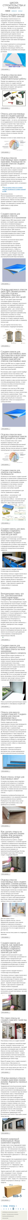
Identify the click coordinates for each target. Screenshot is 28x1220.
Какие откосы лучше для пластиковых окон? (12, 777)
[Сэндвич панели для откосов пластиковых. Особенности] (14, 512)
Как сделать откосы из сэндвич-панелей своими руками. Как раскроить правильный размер (12, 834)
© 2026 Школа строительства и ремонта (10, 1212)
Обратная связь (5, 1218)
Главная (7, 11)
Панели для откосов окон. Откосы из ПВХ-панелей (13, 15)
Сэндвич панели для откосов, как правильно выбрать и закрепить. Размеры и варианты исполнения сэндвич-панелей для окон (12, 947)
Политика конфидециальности (8, 1216)
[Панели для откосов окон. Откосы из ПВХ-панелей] (14, 60)
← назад (4, 1205)
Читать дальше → (5, 69)
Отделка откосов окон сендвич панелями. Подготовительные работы (13, 76)
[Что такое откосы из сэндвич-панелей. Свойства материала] (14, 1031)
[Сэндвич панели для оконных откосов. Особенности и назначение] (14, 270)
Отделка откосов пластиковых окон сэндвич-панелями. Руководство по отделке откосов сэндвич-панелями (14, 161)
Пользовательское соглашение (12, 1214)
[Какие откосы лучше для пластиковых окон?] (14, 815)
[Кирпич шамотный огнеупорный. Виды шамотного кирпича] (14, 1191)
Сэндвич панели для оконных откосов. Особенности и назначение (13, 215)
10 (23, 1209)
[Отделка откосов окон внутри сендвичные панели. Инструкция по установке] (14, 457)
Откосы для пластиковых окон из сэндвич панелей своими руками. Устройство (14, 115)
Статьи (20, 11)
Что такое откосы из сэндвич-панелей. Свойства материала (14, 1019)
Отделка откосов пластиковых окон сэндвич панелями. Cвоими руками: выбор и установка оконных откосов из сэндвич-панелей (14, 883)
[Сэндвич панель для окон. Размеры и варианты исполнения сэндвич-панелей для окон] (14, 560)
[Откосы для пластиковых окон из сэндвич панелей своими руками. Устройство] (14, 144)
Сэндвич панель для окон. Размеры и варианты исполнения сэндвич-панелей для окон (13, 531)
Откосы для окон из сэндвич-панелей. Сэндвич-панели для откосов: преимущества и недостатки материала (14, 715)
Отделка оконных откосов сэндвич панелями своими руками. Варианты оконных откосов (14, 1080)
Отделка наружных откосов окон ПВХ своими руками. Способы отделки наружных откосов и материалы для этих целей (14, 293)
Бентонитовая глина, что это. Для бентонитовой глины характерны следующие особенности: (13, 596)
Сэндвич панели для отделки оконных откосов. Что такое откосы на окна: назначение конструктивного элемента (13, 649)
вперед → (13, 1205)
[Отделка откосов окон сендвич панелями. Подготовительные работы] (14, 98)
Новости (14, 11)
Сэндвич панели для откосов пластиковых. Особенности (11, 472)
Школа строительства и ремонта (14, 5)
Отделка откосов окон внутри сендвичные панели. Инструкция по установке (14, 436)
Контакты (4, 1214)
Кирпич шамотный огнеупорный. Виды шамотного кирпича (10, 1140)
